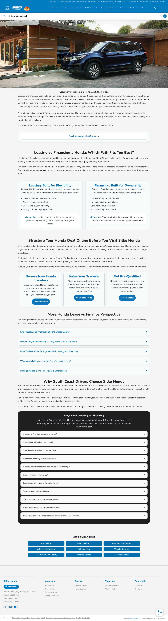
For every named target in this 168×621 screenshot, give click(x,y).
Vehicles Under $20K (52, 596)
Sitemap (33, 618)
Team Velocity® (135, 618)
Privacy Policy (16, 618)
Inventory (50, 581)
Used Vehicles (50, 589)
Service (79, 581)
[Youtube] (15, 607)
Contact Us (12, 586)
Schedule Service (81, 586)
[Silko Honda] (13, 8)
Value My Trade (110, 589)
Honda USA (86, 618)
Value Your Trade (84, 297)
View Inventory (41, 301)
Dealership (140, 581)
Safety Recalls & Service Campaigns (64, 618)
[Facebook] (5, 607)
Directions (138, 589)
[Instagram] (10, 607)
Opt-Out (78, 618)
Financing (110, 581)
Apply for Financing (112, 586)
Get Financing (127, 297)
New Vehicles (49, 586)
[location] (101, 2)
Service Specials (80, 589)
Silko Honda (7, 618)
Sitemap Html (40, 618)
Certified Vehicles (51, 592)
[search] (165, 8)
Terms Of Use (25, 618)
